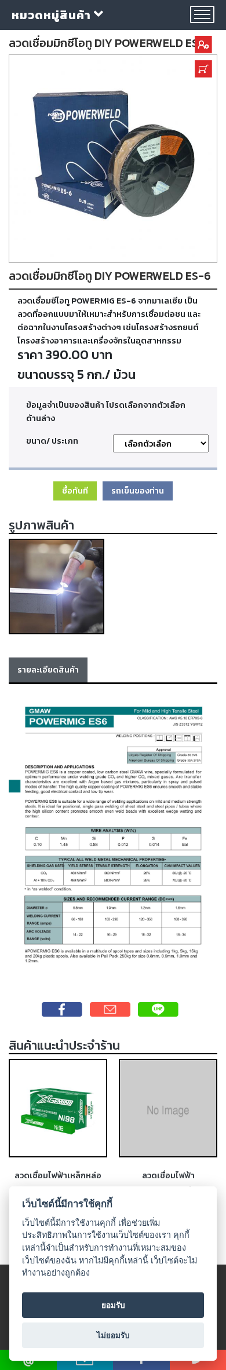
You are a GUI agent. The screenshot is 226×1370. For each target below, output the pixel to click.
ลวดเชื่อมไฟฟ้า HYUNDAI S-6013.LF (168, 1182)
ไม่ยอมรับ (113, 1335)
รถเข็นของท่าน (137, 490)
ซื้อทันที (75, 490)
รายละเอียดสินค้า (48, 669)
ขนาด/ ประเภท (52, 440)
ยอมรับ (113, 1305)
